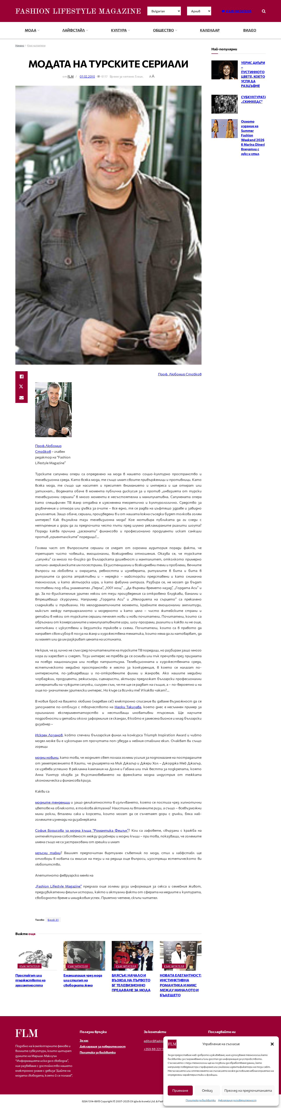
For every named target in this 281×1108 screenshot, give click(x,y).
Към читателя (238, 11)
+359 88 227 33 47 (156, 1049)
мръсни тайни (48, 853)
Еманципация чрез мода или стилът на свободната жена (82, 980)
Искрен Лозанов (49, 735)
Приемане (180, 1090)
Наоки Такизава (128, 707)
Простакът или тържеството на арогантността (30, 980)
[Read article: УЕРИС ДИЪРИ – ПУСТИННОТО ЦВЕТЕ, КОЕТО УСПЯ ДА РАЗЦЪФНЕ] (224, 69)
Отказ (207, 1090)
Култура (119, 30)
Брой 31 (53, 919)
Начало (19, 45)
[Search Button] (264, 10)
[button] (272, 1044)
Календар (210, 30)
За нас (84, 1040)
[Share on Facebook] (21, 376)
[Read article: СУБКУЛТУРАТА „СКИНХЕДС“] (224, 104)
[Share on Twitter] (21, 387)
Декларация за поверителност (237, 1100)
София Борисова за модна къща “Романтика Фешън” (81, 830)
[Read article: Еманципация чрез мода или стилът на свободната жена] (84, 956)
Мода (30, 30)
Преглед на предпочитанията (248, 1090)
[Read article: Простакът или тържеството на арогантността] (36, 956)
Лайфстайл (73, 30)
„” (58, 886)
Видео (249, 30)
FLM (71, 76)
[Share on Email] (21, 397)
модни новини (46, 757)
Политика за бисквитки (201, 1100)
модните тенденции (52, 802)
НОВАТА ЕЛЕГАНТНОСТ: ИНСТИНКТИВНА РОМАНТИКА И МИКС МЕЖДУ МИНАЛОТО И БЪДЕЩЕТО (180, 985)
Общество (163, 30)
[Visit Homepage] (77, 11)
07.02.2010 (87, 76)
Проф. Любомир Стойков (180, 374)
